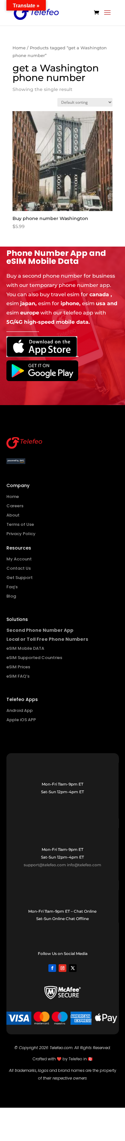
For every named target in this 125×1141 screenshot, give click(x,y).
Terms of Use (20, 524)
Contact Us (18, 568)
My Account (19, 559)
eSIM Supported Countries (34, 658)
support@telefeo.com (45, 864)
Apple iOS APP (21, 720)
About (13, 515)
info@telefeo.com (84, 864)
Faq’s (12, 587)
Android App (19, 710)
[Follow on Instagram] (62, 968)
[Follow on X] (73, 968)
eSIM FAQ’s (17, 676)
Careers (14, 506)
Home (19, 47)
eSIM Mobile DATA (25, 648)
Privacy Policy (21, 534)
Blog (11, 596)
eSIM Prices (18, 667)
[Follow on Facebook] (52, 968)
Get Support (19, 578)
